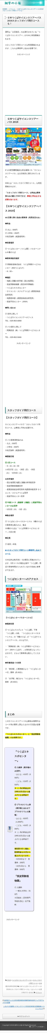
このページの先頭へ (37, 1027)
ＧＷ (40, 983)
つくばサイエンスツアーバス (22, 980)
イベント (39, 992)
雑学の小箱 (18, 1025)
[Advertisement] (23, 86)
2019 (9, 980)
